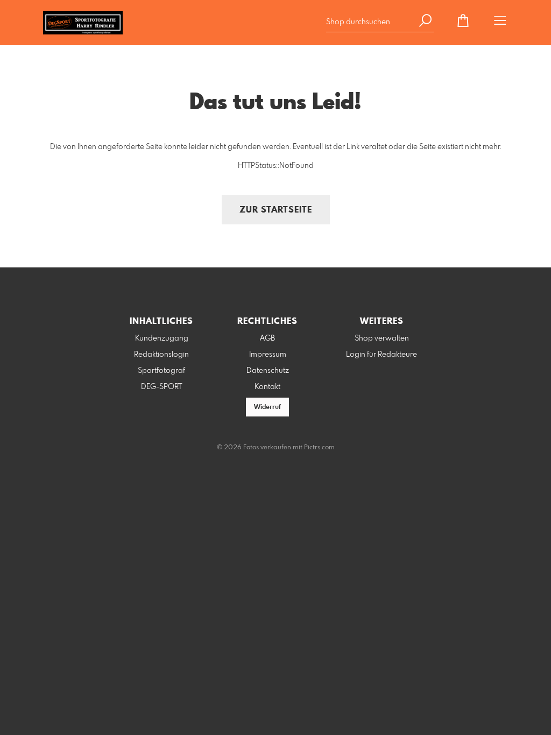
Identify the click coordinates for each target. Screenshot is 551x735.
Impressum (267, 354)
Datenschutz (267, 370)
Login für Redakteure (381, 354)
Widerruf (267, 407)
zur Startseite (275, 210)
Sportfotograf (161, 370)
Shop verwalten (382, 338)
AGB (267, 338)
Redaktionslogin (161, 354)
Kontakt (267, 387)
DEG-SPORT (161, 387)
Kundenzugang (161, 338)
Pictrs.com (319, 447)
